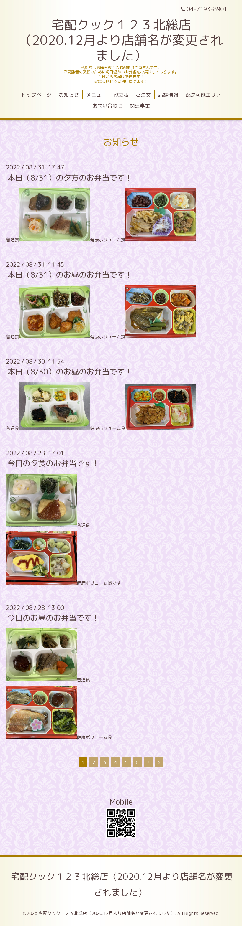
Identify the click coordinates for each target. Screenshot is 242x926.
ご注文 (143, 94)
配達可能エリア (203, 94)
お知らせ (69, 94)
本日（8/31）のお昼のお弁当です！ (70, 274)
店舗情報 (168, 94)
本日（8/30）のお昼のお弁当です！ (70, 371)
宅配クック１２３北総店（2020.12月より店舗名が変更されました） (122, 884)
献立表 (121, 94)
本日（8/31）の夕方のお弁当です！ (70, 177)
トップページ (36, 94)
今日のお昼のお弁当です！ (53, 618)
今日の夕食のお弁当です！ (53, 463)
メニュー (96, 94)
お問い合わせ (107, 105)
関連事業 (140, 105)
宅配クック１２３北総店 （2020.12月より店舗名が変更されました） (121, 40)
